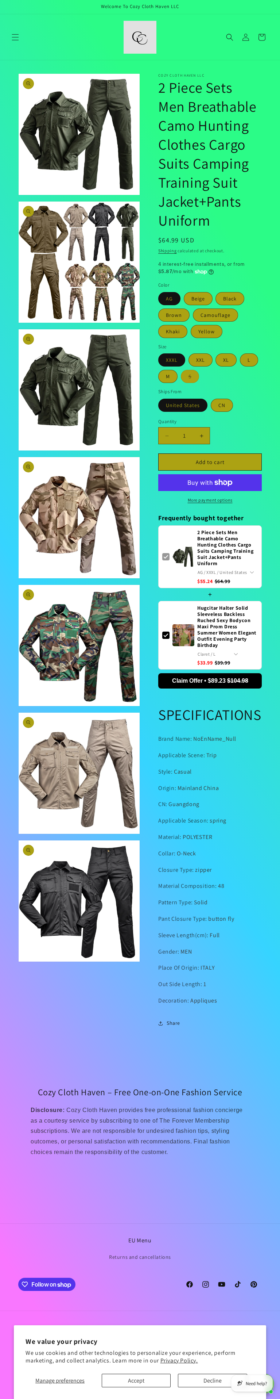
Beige (198, 298)
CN (221, 405)
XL (226, 360)
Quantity (167, 421)
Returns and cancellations (140, 1257)
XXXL (172, 360)
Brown (174, 315)
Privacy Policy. (179, 1360)
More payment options (210, 500)
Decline (212, 1380)
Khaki (173, 331)
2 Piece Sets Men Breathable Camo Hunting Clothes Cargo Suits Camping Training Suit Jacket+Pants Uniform (225, 548)
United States (183, 405)
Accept (136, 1380)
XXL (200, 360)
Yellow (206, 331)
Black (230, 298)
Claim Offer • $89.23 (210, 681)
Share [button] (173, 1023)
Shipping (167, 250)
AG (169, 298)
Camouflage (215, 315)
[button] (15, 37)
